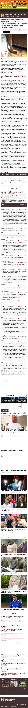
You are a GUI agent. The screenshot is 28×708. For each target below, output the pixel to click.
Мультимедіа (14, 679)
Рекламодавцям (13, 706)
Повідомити (23, 174)
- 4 (26, 255)
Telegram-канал (14, 180)
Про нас (2, 706)
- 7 (26, 240)
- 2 (26, 209)
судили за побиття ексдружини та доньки (12, 161)
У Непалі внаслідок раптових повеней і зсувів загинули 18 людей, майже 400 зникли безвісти (13, 655)
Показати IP (3, 209)
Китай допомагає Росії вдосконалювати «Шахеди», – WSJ (13, 621)
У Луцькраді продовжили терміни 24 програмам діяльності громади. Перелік (11, 630)
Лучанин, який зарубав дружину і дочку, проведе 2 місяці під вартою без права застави (13, 198)
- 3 (26, 269)
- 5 (26, 318)
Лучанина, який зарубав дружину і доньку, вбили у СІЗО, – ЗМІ (13, 195)
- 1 (26, 234)
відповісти (21, 209)
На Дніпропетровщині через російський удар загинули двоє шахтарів (13, 664)
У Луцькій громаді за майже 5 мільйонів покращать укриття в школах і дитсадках (12, 638)
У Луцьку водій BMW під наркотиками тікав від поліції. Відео (13, 659)
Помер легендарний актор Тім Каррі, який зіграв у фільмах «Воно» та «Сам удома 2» (12, 634)
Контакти (7, 706)
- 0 (26, 276)
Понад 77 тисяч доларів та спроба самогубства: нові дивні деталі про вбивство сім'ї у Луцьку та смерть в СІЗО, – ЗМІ (12, 192)
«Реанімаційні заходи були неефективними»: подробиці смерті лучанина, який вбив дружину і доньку (13, 201)
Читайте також (14, 188)
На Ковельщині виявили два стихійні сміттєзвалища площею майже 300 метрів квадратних (12, 617)
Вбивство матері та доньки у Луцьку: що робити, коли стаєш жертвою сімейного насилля (13, 130)
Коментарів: (14, 30)
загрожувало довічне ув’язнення (9, 85)
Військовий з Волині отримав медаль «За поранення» (14, 688)
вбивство (3, 83)
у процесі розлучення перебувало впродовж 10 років (12, 166)
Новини (14, 613)
